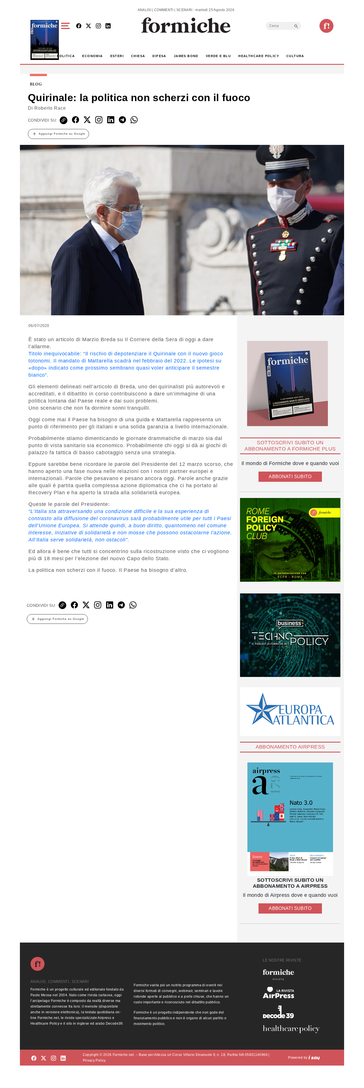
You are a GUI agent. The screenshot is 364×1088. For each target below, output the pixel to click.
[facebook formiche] (34, 1058)
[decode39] (293, 1011)
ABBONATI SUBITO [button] (290, 476)
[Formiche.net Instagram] (98, 26)
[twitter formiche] (43, 1058)
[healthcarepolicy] (293, 1029)
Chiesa (138, 56)
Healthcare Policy (258, 56)
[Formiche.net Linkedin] (108, 26)
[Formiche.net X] (88, 26)
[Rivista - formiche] (293, 974)
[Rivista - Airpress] (293, 993)
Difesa (159, 56)
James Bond (186, 56)
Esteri (117, 56)
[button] (66, 40)
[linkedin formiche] (63, 1058)
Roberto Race (50, 108)
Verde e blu (218, 56)
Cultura (295, 56)
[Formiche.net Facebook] (79, 26)
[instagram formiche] (53, 1058)
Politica (66, 56)
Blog (36, 84)
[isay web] (314, 1058)
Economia (92, 56)
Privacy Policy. (94, 1060)
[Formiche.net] (326, 26)
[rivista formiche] (290, 819)
